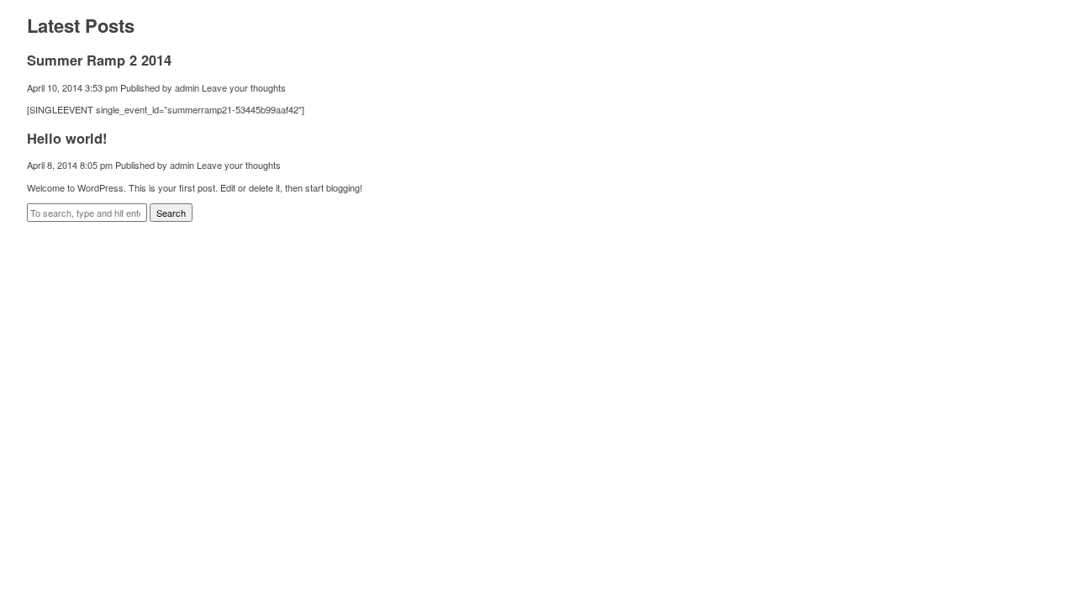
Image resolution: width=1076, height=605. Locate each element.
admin (187, 87)
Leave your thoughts (244, 87)
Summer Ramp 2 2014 (99, 60)
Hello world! (67, 138)
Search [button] (171, 212)
